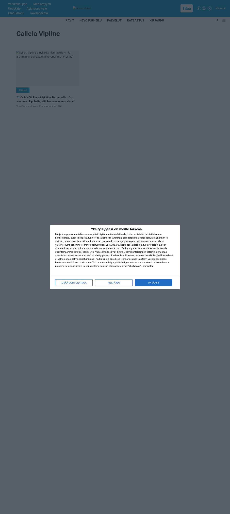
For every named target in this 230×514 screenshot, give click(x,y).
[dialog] (115, 257)
